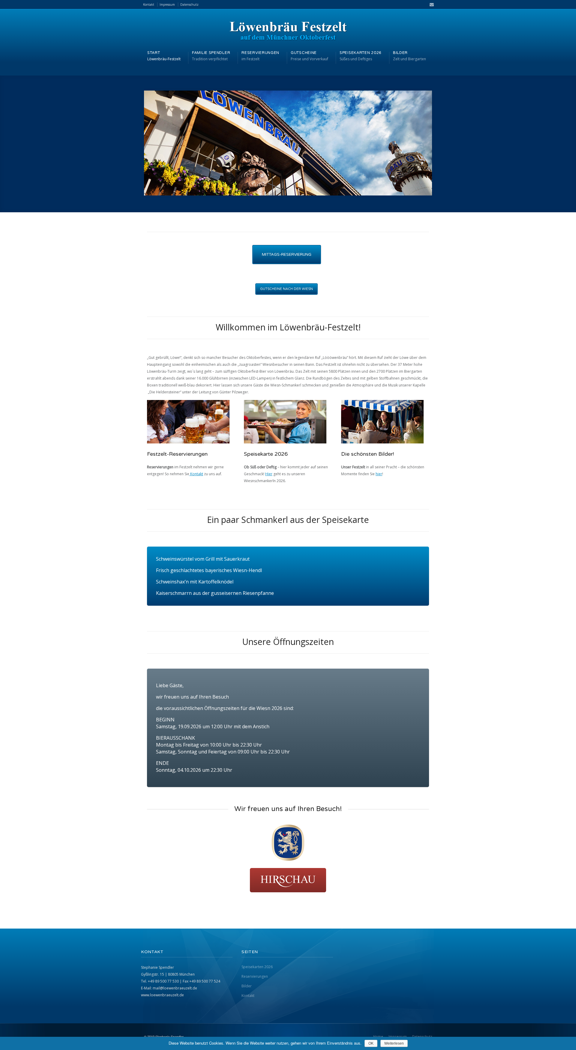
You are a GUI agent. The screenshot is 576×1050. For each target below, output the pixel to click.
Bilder (247, 986)
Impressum (167, 4)
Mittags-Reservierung (286, 254)
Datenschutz (189, 4)
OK (371, 1043)
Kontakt (148, 4)
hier (379, 473)
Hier (268, 473)
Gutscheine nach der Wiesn (286, 289)
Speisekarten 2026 (257, 966)
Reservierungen (255, 976)
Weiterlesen (394, 1043)
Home (378, 1036)
